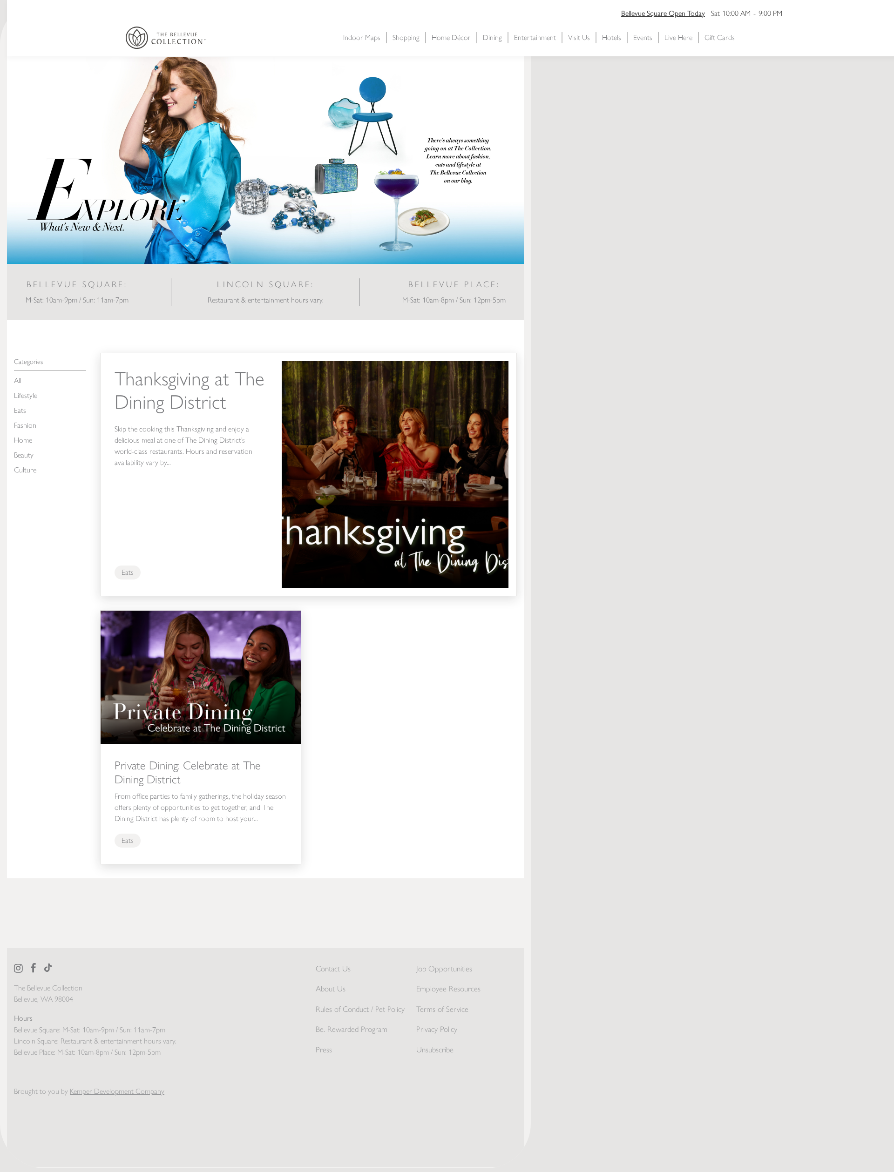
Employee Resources (448, 988)
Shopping (406, 37)
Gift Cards (719, 37)
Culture (25, 469)
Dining (492, 37)
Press (324, 1049)
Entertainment (535, 37)
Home (23, 440)
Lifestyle (25, 395)
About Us (330, 988)
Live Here (678, 37)
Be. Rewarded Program (351, 1029)
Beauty (24, 455)
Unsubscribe (435, 1049)
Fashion (25, 425)
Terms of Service (442, 1009)
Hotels (611, 37)
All (17, 380)
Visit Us (579, 37)
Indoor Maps (361, 37)
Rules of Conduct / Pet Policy (360, 1009)
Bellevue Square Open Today (663, 12)
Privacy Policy (436, 1029)
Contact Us (333, 968)
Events (642, 37)
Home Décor (451, 37)
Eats (20, 410)
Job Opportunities (444, 968)
